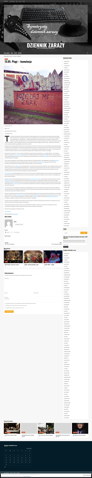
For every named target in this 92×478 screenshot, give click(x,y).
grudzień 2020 (66, 206)
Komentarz (7, 278)
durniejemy (34, 196)
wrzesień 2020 (66, 212)
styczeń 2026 (66, 76)
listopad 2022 (66, 157)
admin (15, 222)
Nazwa (6, 292)
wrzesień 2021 (66, 187)
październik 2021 (67, 185)
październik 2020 (67, 210)
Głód (6, 187)
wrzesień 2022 (66, 161)
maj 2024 (66, 118)
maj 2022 (66, 170)
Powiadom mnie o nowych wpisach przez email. (15, 307)
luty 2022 (66, 176)
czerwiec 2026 (66, 65)
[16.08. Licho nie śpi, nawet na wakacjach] (46, 428)
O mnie (20, 1)
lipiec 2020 (66, 217)
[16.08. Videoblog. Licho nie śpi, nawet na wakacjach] (63, 428)
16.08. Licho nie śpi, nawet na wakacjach (46, 435)
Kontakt (23, 1)
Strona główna (12, 1)
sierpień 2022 (66, 163)
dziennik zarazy (46, 45)
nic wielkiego (46, 156)
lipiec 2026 (66, 63)
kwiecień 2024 (66, 121)
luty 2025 (66, 99)
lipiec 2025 (66, 89)
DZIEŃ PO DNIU (41, 432)
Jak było (6, 59)
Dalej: (56, 243)
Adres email (36, 292)
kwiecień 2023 (66, 146)
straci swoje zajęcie (16, 183)
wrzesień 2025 (66, 84)
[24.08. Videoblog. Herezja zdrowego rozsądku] (29, 428)
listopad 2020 (66, 208)
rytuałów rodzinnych (20, 194)
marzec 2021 (66, 392)
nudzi (44, 153)
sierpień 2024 (66, 112)
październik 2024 (67, 108)
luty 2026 (66, 74)
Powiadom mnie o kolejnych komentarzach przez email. (16, 305)
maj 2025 (66, 93)
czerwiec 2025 (66, 91)
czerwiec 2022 (66, 168)
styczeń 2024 (66, 127)
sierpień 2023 (66, 138)
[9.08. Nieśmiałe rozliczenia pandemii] (80, 428)
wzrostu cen (56, 160)
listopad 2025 (66, 80)
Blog (16, 1)
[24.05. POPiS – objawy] (52, 256)
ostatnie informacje (9, 180)
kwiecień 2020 (66, 223)
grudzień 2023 (66, 129)
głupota (38, 193)
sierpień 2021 (66, 189)
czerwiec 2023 (66, 142)
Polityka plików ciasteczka (27, 476)
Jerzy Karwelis (8, 211)
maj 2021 (66, 195)
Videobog (23, 432)
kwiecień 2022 (66, 172)
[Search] (87, 53)
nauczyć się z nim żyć (17, 154)
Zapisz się (65, 246)
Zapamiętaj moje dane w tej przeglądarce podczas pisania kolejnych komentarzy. (21, 303)
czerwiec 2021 (66, 193)
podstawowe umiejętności (52, 196)
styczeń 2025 (66, 101)
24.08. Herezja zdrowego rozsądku (11, 435)
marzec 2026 (66, 72)
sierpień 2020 (66, 214)
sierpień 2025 (66, 86)
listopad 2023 (66, 131)
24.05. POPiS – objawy (49, 264)
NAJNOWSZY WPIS (7, 432)
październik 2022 (67, 159)
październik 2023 (67, 133)
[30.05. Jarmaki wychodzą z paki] (33, 256)
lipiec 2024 (66, 114)
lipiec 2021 (66, 191)
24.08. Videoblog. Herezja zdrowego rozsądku (28, 436)
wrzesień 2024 (66, 110)
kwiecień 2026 (66, 69)
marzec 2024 (66, 123)
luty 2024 (66, 125)
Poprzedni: (9, 243)
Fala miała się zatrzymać (35, 179)
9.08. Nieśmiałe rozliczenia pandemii (79, 435)
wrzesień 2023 (66, 136)
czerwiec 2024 (66, 116)
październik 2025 (67, 82)
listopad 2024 (66, 106)
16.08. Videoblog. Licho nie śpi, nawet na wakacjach (63, 436)
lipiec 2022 (66, 165)
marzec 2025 (66, 97)
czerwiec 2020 (66, 219)
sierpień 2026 (66, 61)
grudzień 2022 (66, 155)
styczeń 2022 (66, 178)
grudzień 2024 (66, 104)
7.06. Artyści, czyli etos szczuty (12, 264)
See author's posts (19, 224)
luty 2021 (66, 202)
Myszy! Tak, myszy (8, 173)
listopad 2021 (66, 182)
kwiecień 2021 (66, 197)
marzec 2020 (66, 225)
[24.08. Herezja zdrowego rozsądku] (12, 428)
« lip (5, 466)
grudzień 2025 (66, 78)
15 (25, 457)
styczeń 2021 (66, 204)
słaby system (41, 162)
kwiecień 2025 (66, 95)
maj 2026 (66, 67)
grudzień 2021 (66, 180)
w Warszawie (17, 166)
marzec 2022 (66, 174)
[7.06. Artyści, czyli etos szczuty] (13, 256)
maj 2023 (66, 144)
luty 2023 (66, 150)
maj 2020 (66, 221)
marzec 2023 (66, 148)
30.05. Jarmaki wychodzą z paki (31, 264)
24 (6, 462)
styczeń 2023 (66, 153)
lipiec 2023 (66, 140)
